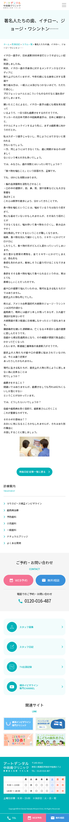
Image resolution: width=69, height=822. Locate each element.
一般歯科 (11, 530)
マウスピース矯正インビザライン (24, 503)
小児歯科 (11, 523)
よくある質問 (14, 543)
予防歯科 (11, 516)
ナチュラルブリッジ (17, 536)
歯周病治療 (13, 510)
